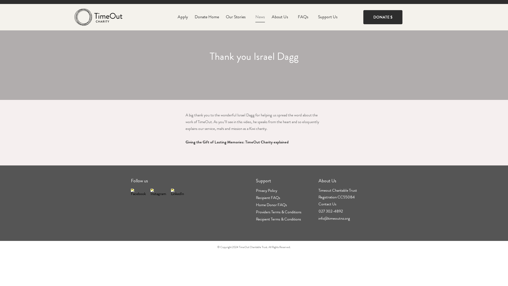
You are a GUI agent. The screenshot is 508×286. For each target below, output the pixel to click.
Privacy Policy (266, 190)
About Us (280, 17)
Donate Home (207, 17)
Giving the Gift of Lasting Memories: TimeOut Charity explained (237, 142)
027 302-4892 (330, 211)
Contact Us (327, 204)
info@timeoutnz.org (334, 218)
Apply (183, 17)
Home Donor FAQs (271, 205)
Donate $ (383, 17)
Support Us (328, 17)
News (260, 17)
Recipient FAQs (268, 198)
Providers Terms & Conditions (278, 212)
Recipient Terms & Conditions (278, 219)
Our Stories (236, 17)
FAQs (303, 17)
